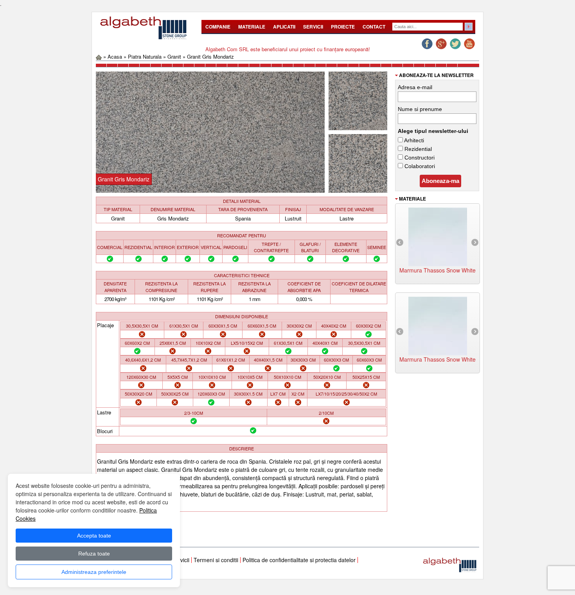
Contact (374, 26)
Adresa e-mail (415, 87)
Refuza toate (94, 553)
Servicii (313, 26)
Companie (217, 26)
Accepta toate (94, 535)
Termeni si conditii (216, 560)
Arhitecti (413, 140)
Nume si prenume (420, 109)
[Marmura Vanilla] (437, 325)
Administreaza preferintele (93, 572)
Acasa (115, 56)
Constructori (419, 157)
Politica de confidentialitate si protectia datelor (299, 560)
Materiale (251, 26)
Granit (174, 56)
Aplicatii (284, 26)
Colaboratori (419, 166)
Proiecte (343, 26)
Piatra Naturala (145, 56)
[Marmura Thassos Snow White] (437, 236)
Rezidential (417, 149)
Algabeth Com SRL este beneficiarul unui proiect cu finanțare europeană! (287, 49)
